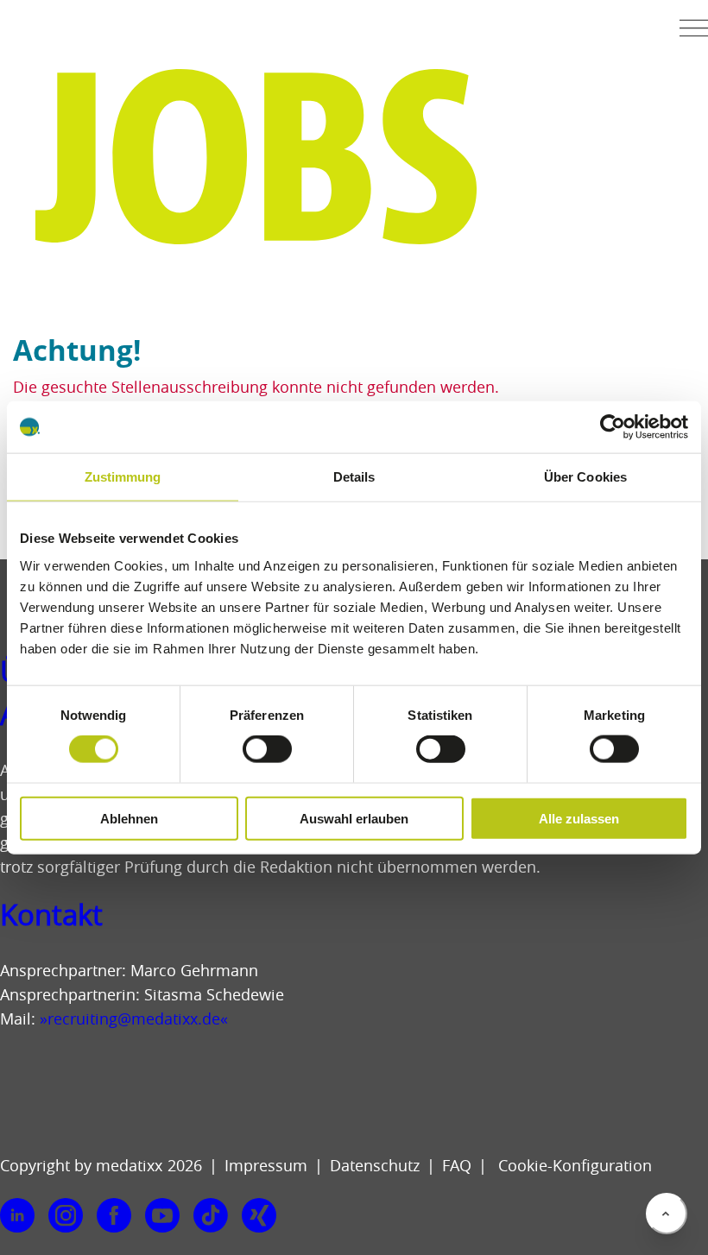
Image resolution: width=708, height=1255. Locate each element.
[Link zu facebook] (114, 1216)
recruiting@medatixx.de (133, 1018)
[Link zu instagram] (65, 1216)
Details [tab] (354, 477)
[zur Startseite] (65, 33)
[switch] (267, 749)
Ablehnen (129, 817)
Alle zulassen (579, 817)
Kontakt (51, 914)
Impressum (265, 1165)
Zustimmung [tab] (123, 477)
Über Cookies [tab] (585, 477)
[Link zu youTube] (162, 1216)
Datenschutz (375, 1165)
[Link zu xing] (259, 1216)
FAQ (456, 1165)
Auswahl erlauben (354, 817)
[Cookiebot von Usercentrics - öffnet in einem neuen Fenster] (612, 427)
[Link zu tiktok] (210, 1216)
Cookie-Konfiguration (573, 1165)
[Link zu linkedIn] (17, 1216)
